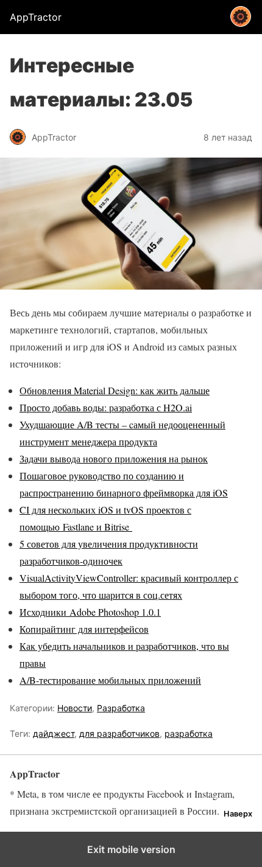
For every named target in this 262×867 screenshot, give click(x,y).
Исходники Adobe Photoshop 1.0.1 (90, 611)
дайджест (53, 733)
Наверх (238, 813)
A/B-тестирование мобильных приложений (110, 680)
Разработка (121, 708)
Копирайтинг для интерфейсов (84, 628)
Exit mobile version (131, 849)
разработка (189, 733)
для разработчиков (119, 733)
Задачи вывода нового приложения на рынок (113, 458)
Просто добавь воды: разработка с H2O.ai (105, 407)
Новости (74, 708)
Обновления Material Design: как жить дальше (114, 390)
